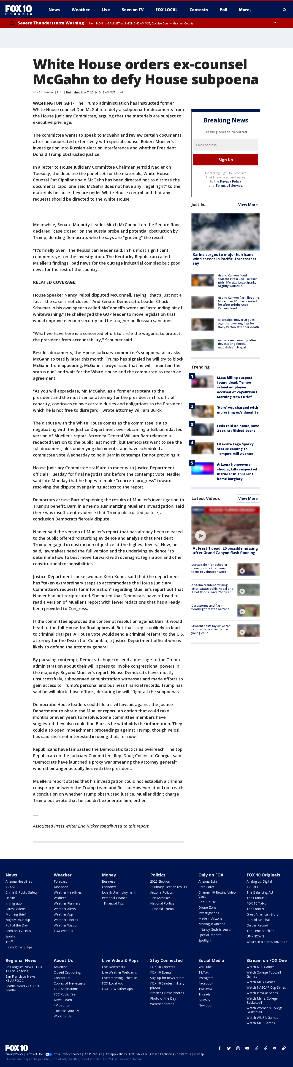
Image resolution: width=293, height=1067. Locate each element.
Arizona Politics (161, 892)
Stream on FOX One (267, 960)
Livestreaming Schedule (119, 978)
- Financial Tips (113, 903)
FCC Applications (66, 989)
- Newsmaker (160, 898)
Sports (10, 936)
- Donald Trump (162, 909)
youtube (247, 1048)
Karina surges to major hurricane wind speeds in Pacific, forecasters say (224, 259)
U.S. (59, 92)
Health (10, 898)
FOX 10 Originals (263, 875)
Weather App (63, 914)
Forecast (60, 881)
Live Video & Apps (120, 960)
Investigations (208, 913)
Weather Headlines (68, 892)
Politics (157, 875)
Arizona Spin (207, 881)
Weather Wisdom (66, 925)
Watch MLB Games (261, 982)
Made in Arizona (210, 918)
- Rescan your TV (66, 1011)
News (11, 875)
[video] (225, 525)
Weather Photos (66, 920)
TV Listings (62, 1005)
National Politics (162, 903)
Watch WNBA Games (262, 1017)
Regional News (20, 960)
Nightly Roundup (17, 920)
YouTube (205, 967)
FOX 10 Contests (162, 967)
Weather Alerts (65, 909)
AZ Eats (252, 887)
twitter (229, 1048)
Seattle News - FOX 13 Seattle (22, 988)
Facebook (205, 983)
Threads (204, 994)
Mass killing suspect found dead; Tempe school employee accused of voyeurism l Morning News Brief (237, 387)
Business (108, 881)
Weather (63, 875)
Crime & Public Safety (21, 892)
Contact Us (62, 978)
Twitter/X (205, 989)
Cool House (207, 902)
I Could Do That (258, 920)
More (244, 9)
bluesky (265, 1048)
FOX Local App (113, 983)
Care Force (206, 887)
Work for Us (63, 1016)
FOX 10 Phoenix (43, 92)
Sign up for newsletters (167, 978)
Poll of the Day (16, 925)
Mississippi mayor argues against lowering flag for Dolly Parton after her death (238, 323)
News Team (63, 1000)
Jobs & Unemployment (119, 892)
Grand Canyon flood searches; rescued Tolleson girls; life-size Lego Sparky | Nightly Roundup (238, 280)
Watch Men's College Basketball (262, 1000)
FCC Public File (64, 994)
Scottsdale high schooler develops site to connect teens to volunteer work (209, 568)
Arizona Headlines (18, 881)
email (274, 1048)
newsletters (284, 1048)
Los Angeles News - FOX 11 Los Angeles (23, 969)
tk (256, 1048)
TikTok (203, 972)
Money (109, 875)
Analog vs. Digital (259, 881)
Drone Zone (207, 907)
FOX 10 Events (161, 972)
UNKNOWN (255, 936)
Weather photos (162, 1004)
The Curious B (257, 898)
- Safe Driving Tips (19, 947)
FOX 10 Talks (256, 903)
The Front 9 (255, 909)
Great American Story (262, 914)
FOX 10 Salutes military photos (167, 985)
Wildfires (60, 898)
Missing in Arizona (211, 924)
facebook (219, 1048)
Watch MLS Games (261, 1023)
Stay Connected (166, 960)
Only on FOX (210, 875)
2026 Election (160, 881)
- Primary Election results (168, 887)
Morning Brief (15, 914)
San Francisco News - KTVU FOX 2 (21, 978)
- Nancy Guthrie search (215, 929)
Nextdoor (205, 1005)
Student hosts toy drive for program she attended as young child (210, 629)
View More (248, 204)
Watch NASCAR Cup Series (266, 987)
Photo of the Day (163, 998)
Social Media (211, 960)
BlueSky (204, 1000)
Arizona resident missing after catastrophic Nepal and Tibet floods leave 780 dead (212, 588)
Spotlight (205, 940)
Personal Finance (114, 898)
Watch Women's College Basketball (265, 1010)
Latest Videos (205, 498)
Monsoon (61, 887)
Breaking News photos (167, 993)
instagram (238, 1048)
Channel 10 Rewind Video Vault (217, 894)
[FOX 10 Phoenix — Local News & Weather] (20, 9)
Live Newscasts (113, 967)
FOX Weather (63, 931)
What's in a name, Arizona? (267, 942)
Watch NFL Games (260, 967)
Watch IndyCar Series (262, 993)
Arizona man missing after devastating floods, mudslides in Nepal (237, 343)
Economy (109, 887)
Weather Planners (67, 903)
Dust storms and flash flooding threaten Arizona (210, 607)
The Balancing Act (260, 892)
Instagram (206, 978)
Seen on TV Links (18, 931)
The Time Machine (260, 931)
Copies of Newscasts (69, 983)
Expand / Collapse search (285, 9)
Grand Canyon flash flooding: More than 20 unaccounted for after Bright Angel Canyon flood (239, 303)
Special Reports (209, 935)
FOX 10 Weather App (117, 989)
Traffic (10, 942)
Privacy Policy (230, 181)
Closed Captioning (67, 972)
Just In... (199, 204)
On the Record (257, 925)
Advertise (61, 967)
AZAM (10, 887)
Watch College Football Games (264, 974)
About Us (63, 960)
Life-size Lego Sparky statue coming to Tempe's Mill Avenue (235, 449)
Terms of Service (228, 185)
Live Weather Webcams (119, 972)
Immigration (14, 903)
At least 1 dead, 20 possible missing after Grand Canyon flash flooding (225, 550)
